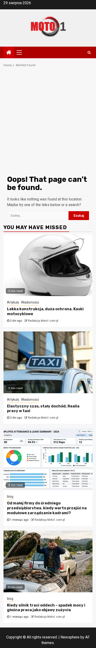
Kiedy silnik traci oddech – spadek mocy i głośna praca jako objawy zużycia (46, 607)
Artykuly (13, 302)
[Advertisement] (48, 123)
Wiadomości (30, 302)
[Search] (89, 52)
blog (10, 496)
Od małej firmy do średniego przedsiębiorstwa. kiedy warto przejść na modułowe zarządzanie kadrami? (47, 508)
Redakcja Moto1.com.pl (43, 320)
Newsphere (70, 637)
